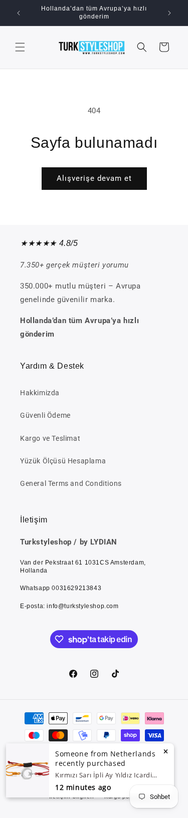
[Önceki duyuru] (19, 13)
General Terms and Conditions (71, 483)
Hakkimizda (40, 393)
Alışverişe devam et (94, 178)
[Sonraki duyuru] (169, 13)
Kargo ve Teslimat (50, 438)
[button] (20, 47)
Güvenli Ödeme (45, 415)
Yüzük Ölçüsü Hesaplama (63, 461)
